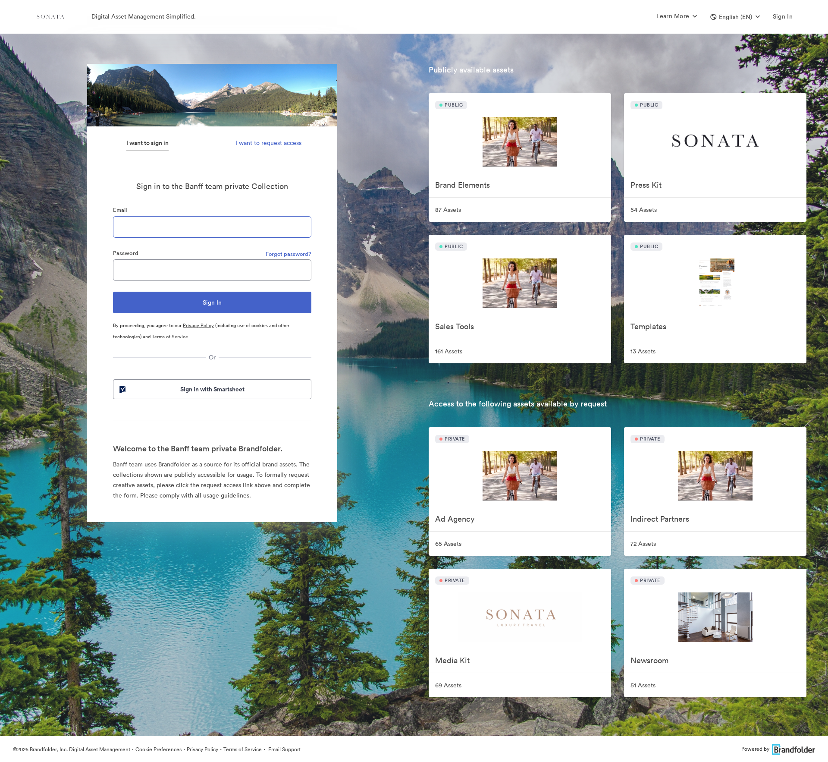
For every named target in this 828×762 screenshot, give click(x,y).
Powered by (755, 749)
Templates (648, 326)
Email (120, 210)
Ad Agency (454, 519)
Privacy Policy (198, 325)
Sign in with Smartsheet (212, 389)
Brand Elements (462, 185)
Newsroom (649, 660)
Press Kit (646, 185)
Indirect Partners (659, 519)
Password (125, 253)
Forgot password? (288, 254)
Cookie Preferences (158, 749)
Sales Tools (454, 326)
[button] (735, 17)
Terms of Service (170, 336)
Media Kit (452, 660)
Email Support (284, 749)
